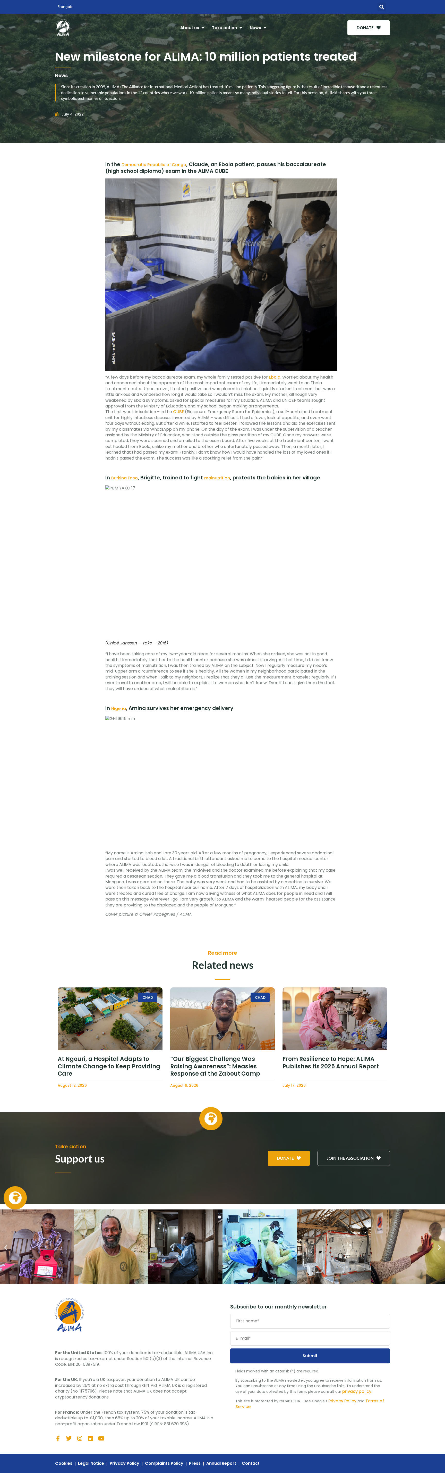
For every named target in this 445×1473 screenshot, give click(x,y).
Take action (224, 28)
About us (189, 28)
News (255, 28)
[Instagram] (79, 1438)
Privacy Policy (342, 1401)
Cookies (63, 1463)
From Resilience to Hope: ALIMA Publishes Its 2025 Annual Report (331, 1062)
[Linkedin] (90, 1438)
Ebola (274, 377)
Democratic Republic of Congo (154, 165)
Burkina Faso (124, 478)
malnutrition (217, 478)
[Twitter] (69, 1438)
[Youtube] (101, 1438)
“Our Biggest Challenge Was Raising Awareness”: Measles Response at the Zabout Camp (215, 1066)
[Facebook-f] (58, 1438)
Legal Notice (91, 1463)
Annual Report (221, 1463)
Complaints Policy (164, 1463)
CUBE (178, 412)
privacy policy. (357, 1391)
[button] (381, 7)
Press (195, 1463)
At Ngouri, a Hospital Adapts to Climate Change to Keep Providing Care (109, 1066)
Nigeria (118, 708)
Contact (251, 1463)
